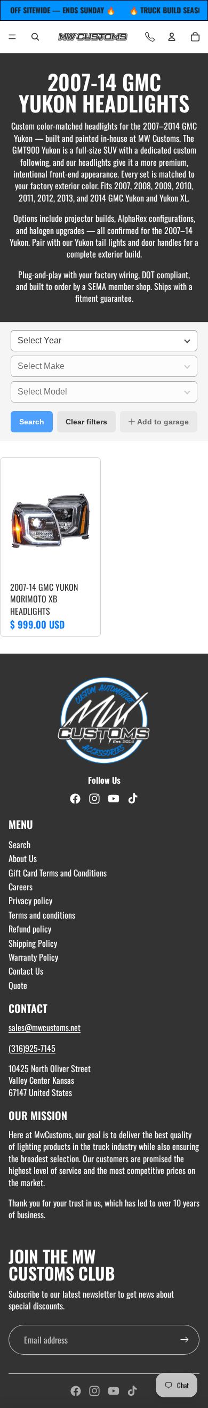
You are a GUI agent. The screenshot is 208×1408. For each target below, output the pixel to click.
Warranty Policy (33, 957)
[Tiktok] (132, 1391)
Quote (18, 985)
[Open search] (35, 37)
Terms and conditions (42, 914)
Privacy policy (30, 900)
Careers (21, 886)
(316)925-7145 (32, 1048)
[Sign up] (184, 1340)
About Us (23, 858)
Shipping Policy (33, 943)
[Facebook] (75, 1391)
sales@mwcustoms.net (45, 1027)
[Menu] (12, 37)
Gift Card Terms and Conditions (58, 872)
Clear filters (86, 421)
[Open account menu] (171, 37)
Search (31, 421)
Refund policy (30, 928)
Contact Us (26, 970)
